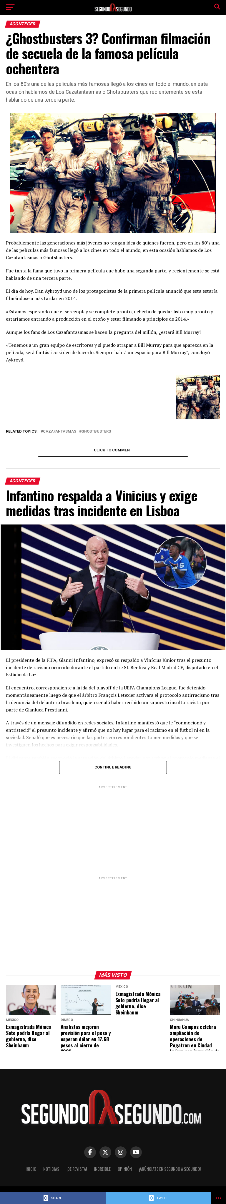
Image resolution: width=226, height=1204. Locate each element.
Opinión (125, 1169)
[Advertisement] (113, 831)
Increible (102, 1169)
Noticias (51, 1169)
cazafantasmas (59, 431)
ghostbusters (96, 431)
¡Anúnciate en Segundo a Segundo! (170, 1169)
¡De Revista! (77, 1169)
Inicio (31, 1169)
